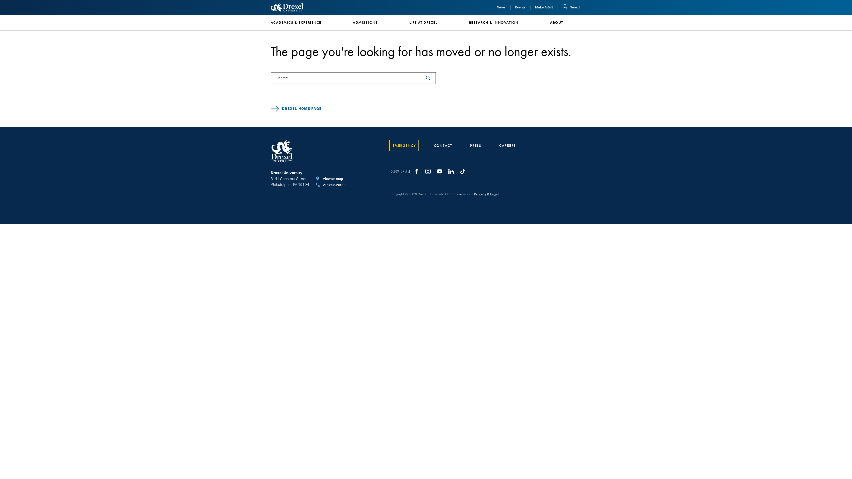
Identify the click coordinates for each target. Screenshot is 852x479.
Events (520, 7)
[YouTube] (439, 171)
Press (475, 145)
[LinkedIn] (451, 171)
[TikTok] (462, 171)
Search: (282, 78)
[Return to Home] (287, 7)
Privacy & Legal (486, 194)
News (501, 7)
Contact (443, 145)
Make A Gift (544, 7)
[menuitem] (305, 22)
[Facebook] (416, 171)
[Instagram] (428, 171)
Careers (507, 145)
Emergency (404, 145)
